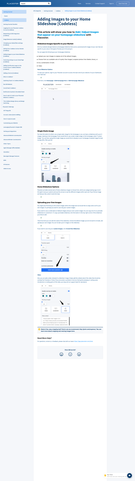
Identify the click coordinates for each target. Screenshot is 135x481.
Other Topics (7, 143)
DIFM (5, 160)
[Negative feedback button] (79, 354)
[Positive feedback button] (61, 354)
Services (88, 3)
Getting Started (8, 12)
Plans (79, 3)
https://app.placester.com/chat (83, 341)
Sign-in (111, 3)
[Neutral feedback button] (70, 354)
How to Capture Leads (9, 119)
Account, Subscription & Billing (12, 114)
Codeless (6, 20)
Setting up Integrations (10, 131)
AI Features (7, 164)
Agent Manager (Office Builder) (12, 148)
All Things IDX (7, 110)
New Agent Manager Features (11, 156)
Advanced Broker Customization (12, 139)
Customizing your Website (11, 123)
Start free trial (123, 3)
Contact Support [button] (100, 3)
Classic (6, 16)
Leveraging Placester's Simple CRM (13, 127)
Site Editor (6, 152)
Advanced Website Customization (13, 135)
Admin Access (7, 168)
